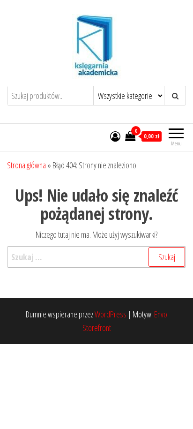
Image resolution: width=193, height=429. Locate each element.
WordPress (110, 314)
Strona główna (26, 165)
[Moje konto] (115, 136)
